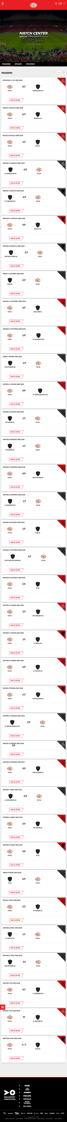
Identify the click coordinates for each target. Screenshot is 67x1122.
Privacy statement (40, 1118)
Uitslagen (18, 64)
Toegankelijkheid (19, 1118)
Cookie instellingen (58, 1118)
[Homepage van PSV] (33, 5)
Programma (6, 64)
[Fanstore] (56, 3)
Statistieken (30, 64)
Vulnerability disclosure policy (30, 1118)
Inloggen (64, 3)
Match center (15, 100)
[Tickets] (60, 3)
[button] (2, 1007)
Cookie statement (49, 1118)
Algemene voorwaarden (10, 1118)
